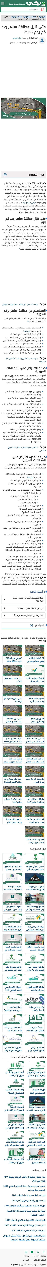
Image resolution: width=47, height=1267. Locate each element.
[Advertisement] (23, 71)
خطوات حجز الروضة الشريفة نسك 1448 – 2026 (25, 1225)
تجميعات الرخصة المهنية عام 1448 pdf (28, 1230)
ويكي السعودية (29, 202)
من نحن (26, 1256)
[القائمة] (2, 3)
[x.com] (38, 1252)
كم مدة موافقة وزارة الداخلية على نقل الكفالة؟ (25, 360)
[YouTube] (32, 1252)
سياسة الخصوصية (39, 1256)
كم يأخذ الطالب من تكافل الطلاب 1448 (28, 1195)
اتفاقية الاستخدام (39, 1260)
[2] (28, 321)
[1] (19, 248)
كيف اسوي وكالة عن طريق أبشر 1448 (28, 1200)
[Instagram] (26, 1252)
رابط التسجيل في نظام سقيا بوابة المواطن (20, 304)
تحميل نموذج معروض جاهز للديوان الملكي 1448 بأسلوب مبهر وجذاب (24, 1188)
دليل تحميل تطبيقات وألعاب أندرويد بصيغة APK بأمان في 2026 (24, 1179)
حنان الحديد (17, 38)
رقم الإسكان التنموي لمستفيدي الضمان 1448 (25, 1220)
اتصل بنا (26, 1260)
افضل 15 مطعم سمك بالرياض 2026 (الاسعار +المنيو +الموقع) (26, 1213)
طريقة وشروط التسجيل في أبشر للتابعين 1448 (25, 1206)
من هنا (27, 331)
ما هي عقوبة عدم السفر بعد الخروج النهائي (27, 449)
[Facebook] (44, 1252)
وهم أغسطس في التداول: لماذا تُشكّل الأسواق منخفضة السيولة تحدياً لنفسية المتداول (24, 1238)
